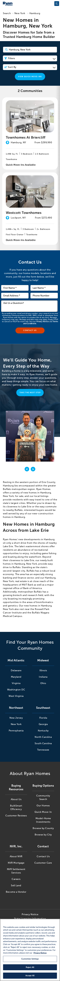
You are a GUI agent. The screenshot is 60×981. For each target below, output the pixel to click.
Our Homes (43, 805)
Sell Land (16, 885)
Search (7, 13)
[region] (30, 950)
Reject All (30, 967)
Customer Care (43, 863)
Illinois (43, 670)
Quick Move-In (43, 812)
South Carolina (43, 743)
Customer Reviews (16, 815)
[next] (33, 469)
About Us (16, 799)
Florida (43, 718)
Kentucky (43, 730)
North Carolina (43, 737)
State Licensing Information (30, 918)
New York (19, 13)
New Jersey (16, 718)
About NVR (16, 856)
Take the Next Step (30, 393)
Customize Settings (30, 959)
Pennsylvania (16, 730)
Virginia (16, 683)
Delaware (16, 670)
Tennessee (43, 750)
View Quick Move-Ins (30, 77)
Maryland (16, 677)
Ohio (43, 683)
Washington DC (16, 689)
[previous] (27, 469)
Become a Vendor (16, 892)
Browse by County (43, 828)
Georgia (43, 724)
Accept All (30, 975)
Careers (16, 879)
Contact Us (43, 856)
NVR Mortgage (16, 863)
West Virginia (16, 696)
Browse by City (43, 834)
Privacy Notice (42, 322)
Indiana (43, 677)
